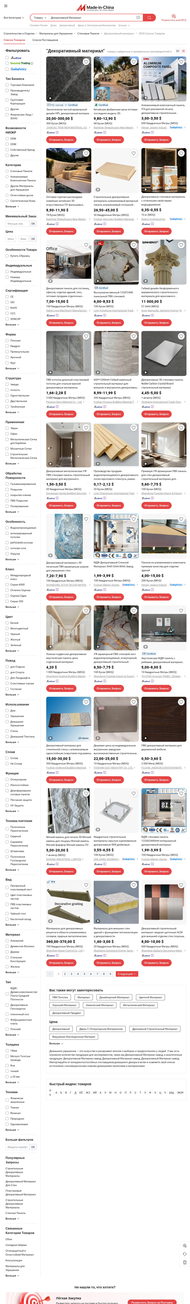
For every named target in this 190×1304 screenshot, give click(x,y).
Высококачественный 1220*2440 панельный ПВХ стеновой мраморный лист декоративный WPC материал (116, 294)
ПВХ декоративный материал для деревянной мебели (161, 747)
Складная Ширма (16, 1245)
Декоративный (67, 25)
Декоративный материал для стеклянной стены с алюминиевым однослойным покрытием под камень (68, 749)
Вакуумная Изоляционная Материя (73, 1036)
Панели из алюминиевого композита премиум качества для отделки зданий (163, 566)
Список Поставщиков (45, 40)
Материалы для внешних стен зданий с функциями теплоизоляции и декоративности (116, 932)
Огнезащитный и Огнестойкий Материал (20, 1252)
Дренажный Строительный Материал (154, 1029)
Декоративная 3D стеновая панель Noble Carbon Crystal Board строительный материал (162, 383)
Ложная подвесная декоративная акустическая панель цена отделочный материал (66, 658)
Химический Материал (99, 1005)
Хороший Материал (64, 1005)
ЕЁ (81, 1092)
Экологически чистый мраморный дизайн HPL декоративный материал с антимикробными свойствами (68, 111)
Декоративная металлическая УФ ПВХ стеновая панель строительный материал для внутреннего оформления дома (68, 475)
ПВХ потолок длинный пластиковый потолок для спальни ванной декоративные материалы (67, 383)
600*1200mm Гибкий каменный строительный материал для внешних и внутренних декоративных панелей (116, 383)
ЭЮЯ (180, 1092)
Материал (84, 997)
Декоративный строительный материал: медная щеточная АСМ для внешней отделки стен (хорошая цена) (163, 932)
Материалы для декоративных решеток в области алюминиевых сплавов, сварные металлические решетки (66, 932)
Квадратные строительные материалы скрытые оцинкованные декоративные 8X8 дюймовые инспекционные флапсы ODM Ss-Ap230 (115, 840)
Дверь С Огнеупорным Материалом (97, 25)
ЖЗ (88, 1092)
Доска (53, 25)
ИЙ (95, 1092)
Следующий (125, 974)
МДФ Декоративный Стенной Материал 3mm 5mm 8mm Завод (113, 564)
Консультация (14, 1260)
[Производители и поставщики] (95, 7)
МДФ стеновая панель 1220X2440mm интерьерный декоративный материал (158, 840)
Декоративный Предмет (66, 1013)
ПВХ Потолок (60, 997)
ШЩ (171, 1092)
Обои (9, 1239)
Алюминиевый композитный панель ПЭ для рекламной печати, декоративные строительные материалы (163, 109)
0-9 (50, 1093)
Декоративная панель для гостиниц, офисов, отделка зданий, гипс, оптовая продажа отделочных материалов (67, 292)
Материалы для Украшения (15, 1268)
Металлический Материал (139, 1005)
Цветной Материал (150, 997)
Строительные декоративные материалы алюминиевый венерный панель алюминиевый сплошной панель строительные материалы (116, 201)
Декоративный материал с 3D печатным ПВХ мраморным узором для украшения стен (67, 566)
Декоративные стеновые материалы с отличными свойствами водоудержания (163, 200)
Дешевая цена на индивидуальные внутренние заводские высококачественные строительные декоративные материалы (115, 749)
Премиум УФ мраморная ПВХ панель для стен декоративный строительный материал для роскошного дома (163, 475)
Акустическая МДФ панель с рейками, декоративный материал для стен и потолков (162, 660)
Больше (54, 1043)
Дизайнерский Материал (114, 997)
